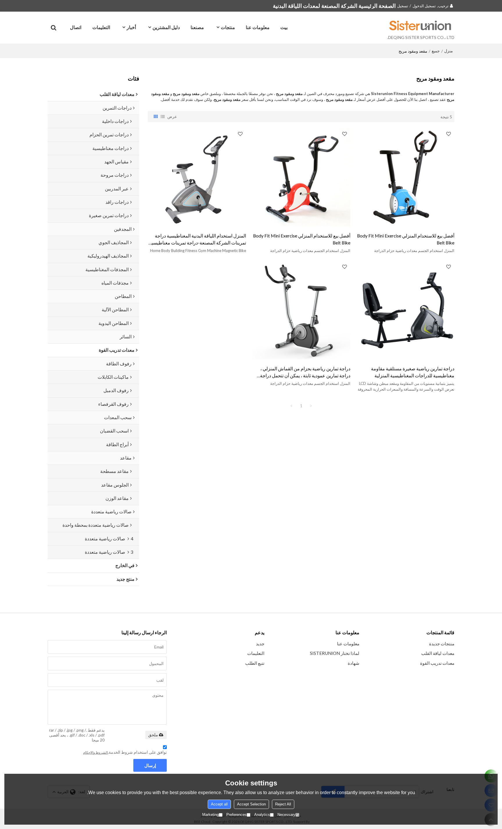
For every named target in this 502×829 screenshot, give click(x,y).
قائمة (162, 116)
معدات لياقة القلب (437, 653)
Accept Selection (251, 804)
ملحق (153, 734)
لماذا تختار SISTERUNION (334, 653)
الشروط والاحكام (95, 752)
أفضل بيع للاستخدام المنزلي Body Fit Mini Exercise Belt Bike (405, 239)
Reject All (283, 804)
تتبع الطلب (254, 663)
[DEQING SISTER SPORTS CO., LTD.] (420, 25)
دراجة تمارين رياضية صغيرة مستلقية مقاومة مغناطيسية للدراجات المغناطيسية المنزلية (412, 372)
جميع (436, 50)
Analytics (262, 814)
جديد (260, 643)
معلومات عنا (258, 27)
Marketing (210, 814)
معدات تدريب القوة (437, 663)
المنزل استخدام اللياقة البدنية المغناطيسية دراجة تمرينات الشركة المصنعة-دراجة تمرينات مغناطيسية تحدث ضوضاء (197, 239)
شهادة (353, 663)
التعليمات (101, 27)
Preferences (236, 814)
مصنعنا (197, 27)
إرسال (150, 765)
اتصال (75, 27)
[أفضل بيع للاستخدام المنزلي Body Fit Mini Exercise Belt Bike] (405, 177)
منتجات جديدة (441, 643)
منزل (448, 50)
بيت (284, 27)
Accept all (219, 804)
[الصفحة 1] (291, 405)
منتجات (228, 27)
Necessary (286, 814)
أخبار (131, 27)
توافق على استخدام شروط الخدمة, (125, 752)
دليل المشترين (166, 27)
